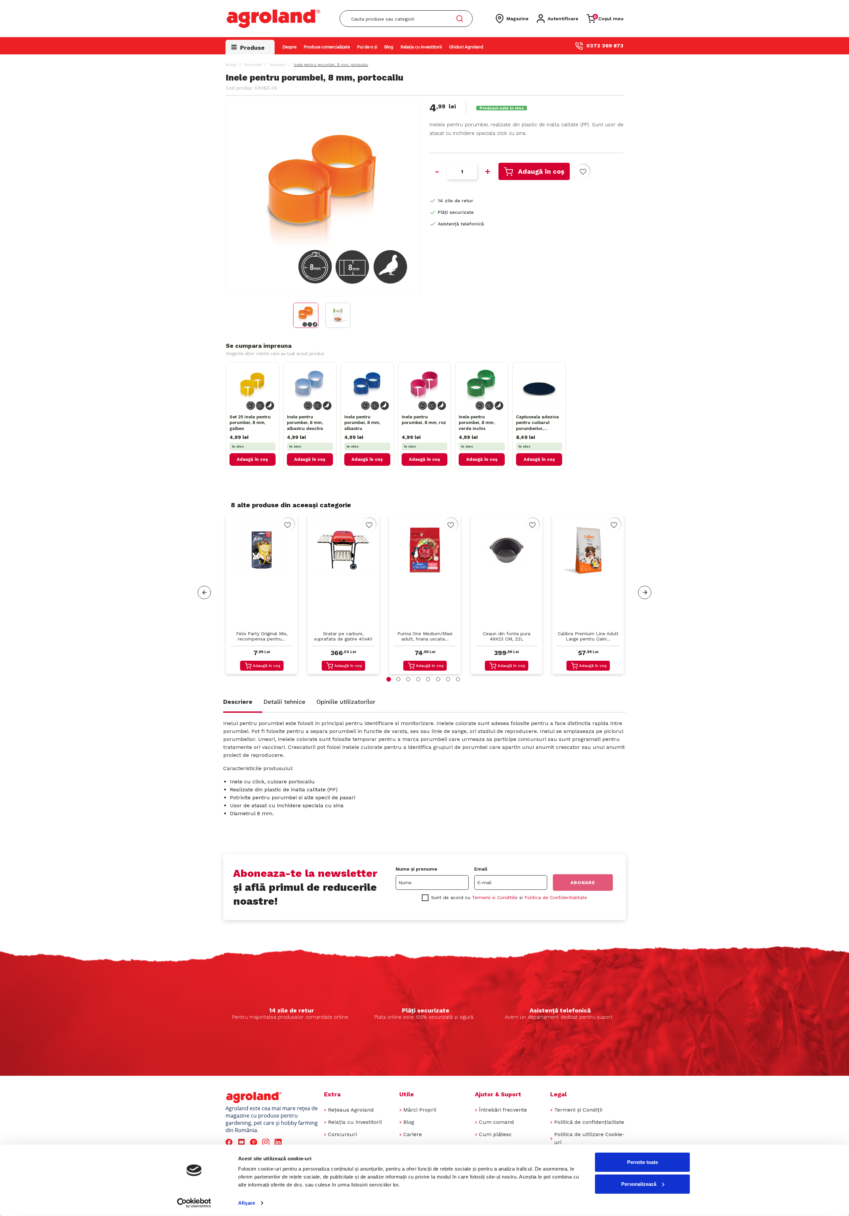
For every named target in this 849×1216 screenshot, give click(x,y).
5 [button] (428, 679)
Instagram (266, 1142)
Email (481, 869)
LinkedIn (279, 1142)
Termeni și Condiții (578, 1110)
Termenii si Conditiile (495, 897)
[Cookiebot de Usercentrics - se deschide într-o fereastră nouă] (194, 1203)
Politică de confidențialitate (589, 1122)
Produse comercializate (327, 47)
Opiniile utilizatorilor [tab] (345, 701)
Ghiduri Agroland (466, 47)
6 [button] (438, 679)
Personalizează (638, 1183)
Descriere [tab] (237, 701)
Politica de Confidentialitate (555, 897)
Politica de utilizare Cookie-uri (589, 1138)
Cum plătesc (495, 1134)
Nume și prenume (416, 869)
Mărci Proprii (419, 1110)
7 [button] (448, 679)
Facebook (230, 1142)
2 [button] (398, 679)
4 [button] (418, 679)
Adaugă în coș (541, 171)
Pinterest (254, 1142)
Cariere (412, 1134)
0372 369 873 (604, 45)
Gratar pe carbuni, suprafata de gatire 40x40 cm (343, 636)
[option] (261, 596)
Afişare (246, 1203)
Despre (289, 47)
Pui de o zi (367, 47)
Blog (388, 47)
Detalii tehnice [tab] (284, 701)
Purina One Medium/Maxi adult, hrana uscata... (424, 636)
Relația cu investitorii (421, 47)
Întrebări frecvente (503, 1110)
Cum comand (496, 1122)
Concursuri (342, 1134)
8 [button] (458, 679)
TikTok (291, 1142)
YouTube (242, 1142)
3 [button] (408, 679)
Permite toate (642, 1162)
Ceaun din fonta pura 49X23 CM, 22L (506, 636)
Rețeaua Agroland (351, 1110)
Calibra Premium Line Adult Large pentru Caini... (588, 636)
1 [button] (388, 679)
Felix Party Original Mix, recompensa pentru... (262, 636)
